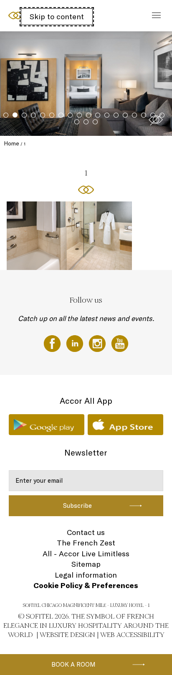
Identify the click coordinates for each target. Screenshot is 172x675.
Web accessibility (132, 634)
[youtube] (119, 343)
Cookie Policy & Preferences (85, 585)
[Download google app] (46, 424)
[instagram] (98, 343)
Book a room (73, 664)
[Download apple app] (125, 424)
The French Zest (86, 543)
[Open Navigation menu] (154, 15)
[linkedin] (75, 343)
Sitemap (86, 564)
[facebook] (53, 343)
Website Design (67, 634)
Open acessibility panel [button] (34, 15)
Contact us (86, 532)
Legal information (86, 575)
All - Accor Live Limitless (86, 553)
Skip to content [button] (57, 16)
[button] (156, 119)
